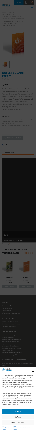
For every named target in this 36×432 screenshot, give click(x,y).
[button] (33, 370)
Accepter (18, 411)
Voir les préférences (18, 422)
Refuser (18, 417)
